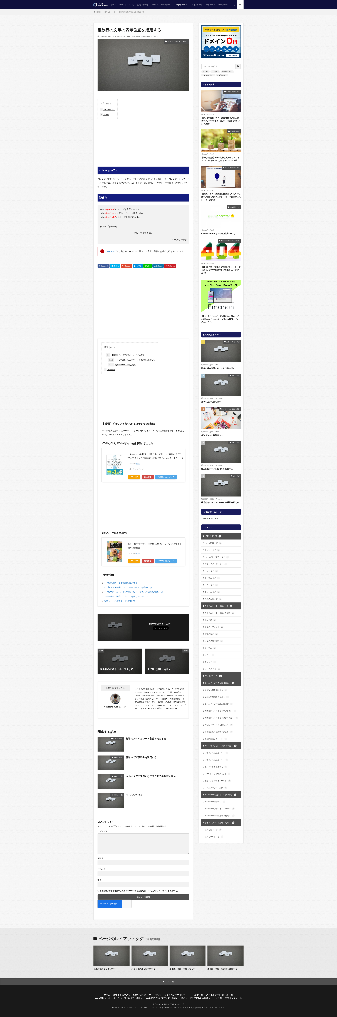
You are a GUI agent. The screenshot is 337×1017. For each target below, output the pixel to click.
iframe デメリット (208, 75)
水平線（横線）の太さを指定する (222, 968)
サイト (100, 880)
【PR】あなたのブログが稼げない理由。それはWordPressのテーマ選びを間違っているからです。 (220, 319)
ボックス (210, 620)
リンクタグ (211, 571)
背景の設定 (211, 634)
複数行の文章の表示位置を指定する (131, 12)
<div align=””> (108, 110)
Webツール (222, 4)
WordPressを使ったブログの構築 (220, 794)
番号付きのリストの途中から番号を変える (220, 502)
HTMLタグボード (176, 1004)
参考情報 (110, 369)
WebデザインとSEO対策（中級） (220, 746)
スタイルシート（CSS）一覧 (202, 4)
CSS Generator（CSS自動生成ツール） (218, 233)
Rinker (138, 463)
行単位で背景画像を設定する (141, 757)
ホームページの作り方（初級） (219, 683)
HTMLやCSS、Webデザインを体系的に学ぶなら (132, 360)
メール (101, 869)
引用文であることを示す (104, 968)
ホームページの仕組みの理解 (230, 409)
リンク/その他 (212, 669)
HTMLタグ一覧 (179, 4)
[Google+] (126, 266)
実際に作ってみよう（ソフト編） (220, 711)
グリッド (210, 662)
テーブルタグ (235, 442)
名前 (100, 858)
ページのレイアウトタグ (149, 36)
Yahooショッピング (165, 477)
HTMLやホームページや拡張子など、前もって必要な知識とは (133, 592)
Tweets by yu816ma (209, 518)
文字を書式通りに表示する (143, 968)
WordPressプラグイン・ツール (230, 240)
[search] (238, 66)
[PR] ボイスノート (233, 998)
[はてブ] (138, 266)
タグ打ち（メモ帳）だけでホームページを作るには (128, 587)
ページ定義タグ (118, 738)
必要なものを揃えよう (232, 91)
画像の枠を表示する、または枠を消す (218, 368)
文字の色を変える (227, 72)
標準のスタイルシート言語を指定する (146, 738)
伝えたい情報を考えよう (232, 167)
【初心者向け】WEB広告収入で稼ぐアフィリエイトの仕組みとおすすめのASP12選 (220, 159)
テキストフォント (214, 627)
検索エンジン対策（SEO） (217, 780)
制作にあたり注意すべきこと (218, 732)
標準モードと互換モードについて (119, 600)
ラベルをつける (134, 794)
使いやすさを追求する (215, 767)
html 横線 (205, 72)
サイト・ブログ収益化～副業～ (219, 822)
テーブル (210, 648)
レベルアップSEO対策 (215, 787)
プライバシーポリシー (160, 4)
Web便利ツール (234, 207)
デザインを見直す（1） (216, 753)
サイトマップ (155, 994)
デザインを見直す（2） (216, 760)
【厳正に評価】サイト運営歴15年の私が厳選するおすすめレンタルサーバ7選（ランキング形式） (220, 121)
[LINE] (147, 266)
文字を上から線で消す (211, 401)
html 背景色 (215, 72)
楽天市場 (147, 477)
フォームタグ (212, 592)
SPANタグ (112, 251)
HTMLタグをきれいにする (217, 774)
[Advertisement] (143, 140)
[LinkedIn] (158, 266)
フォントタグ (235, 375)
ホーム (113, 4)
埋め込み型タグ (213, 599)
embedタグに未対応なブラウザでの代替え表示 (151, 776)
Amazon (134, 477)
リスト (209, 655)
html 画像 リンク (222, 75)
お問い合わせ (142, 4)
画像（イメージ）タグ (232, 342)
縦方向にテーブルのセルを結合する (217, 468)
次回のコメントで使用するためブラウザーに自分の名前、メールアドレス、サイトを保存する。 (139, 891)
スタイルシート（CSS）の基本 (219, 613)
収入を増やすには (213, 836)
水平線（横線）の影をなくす (182, 968)
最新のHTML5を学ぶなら (122, 365)
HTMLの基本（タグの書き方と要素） (122, 583)
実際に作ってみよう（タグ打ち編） (221, 718)
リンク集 (218, 998)
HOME (98, 12)
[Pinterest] (170, 266)
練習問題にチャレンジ (215, 739)
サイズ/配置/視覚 (213, 641)
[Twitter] (115, 266)
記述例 (105, 114)
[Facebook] (104, 266)
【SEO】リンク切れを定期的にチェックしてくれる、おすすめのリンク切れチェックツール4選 (221, 270)
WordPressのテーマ (214, 801)
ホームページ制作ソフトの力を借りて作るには (126, 596)
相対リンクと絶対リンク (212, 435)
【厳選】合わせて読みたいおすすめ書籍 (125, 355)
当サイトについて (126, 4)
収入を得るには (234, 131)
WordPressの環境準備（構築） (219, 815)
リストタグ (236, 476)
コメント (102, 831)
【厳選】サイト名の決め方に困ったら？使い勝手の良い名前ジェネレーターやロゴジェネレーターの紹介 (221, 197)
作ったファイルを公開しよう (218, 725)
